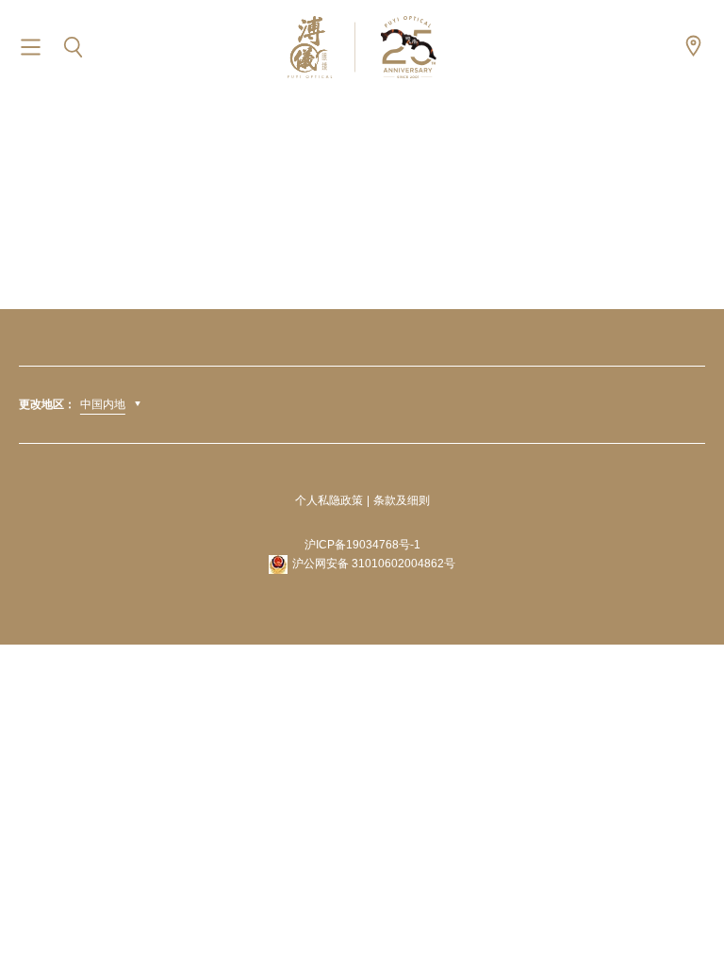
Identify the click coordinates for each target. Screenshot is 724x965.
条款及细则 (401, 500)
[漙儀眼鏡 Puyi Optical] (362, 46)
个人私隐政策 (329, 500)
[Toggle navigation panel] (30, 47)
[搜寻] (73, 47)
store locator (693, 45)
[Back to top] (686, 908)
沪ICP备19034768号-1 (362, 544)
